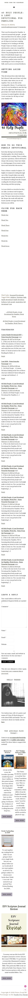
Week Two (4, 220)
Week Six (4, 241)
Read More (7, 816)
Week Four (5, 230)
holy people (11, 302)
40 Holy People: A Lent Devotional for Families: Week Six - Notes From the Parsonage (13, 531)
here (2, 722)
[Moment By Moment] (7, 761)
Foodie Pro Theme (21, 995)
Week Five (4, 236)
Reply (3, 356)
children (13, 297)
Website (4, 644)
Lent (10, 304)
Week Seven (5, 246)
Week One (4, 215)
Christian (20, 297)
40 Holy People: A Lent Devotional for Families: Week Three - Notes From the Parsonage (12, 437)
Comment (5, 606)
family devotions (18, 300)
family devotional (7, 300)
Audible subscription (18, 740)
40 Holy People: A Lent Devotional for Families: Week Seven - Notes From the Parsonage (12, 562)
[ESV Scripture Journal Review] (14, 932)
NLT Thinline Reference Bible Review (20, 752)
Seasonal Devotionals (17, 295)
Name (3, 630)
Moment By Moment (7, 751)
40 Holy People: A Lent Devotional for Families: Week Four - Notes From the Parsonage (12, 468)
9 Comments (21, 27)
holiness (4, 302)
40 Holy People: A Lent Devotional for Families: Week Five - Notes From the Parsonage (12, 499)
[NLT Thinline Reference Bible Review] (20, 762)
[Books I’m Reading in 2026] (7, 841)
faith (24, 297)
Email (3, 637)
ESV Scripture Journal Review (14, 908)
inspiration (19, 302)
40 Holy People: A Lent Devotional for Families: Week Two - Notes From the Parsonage (12, 406)
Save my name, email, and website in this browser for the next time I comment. (13, 656)
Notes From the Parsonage (14, 2)
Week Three (5, 225)
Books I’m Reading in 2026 (7, 832)
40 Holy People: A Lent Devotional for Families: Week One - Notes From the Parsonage (12, 386)
